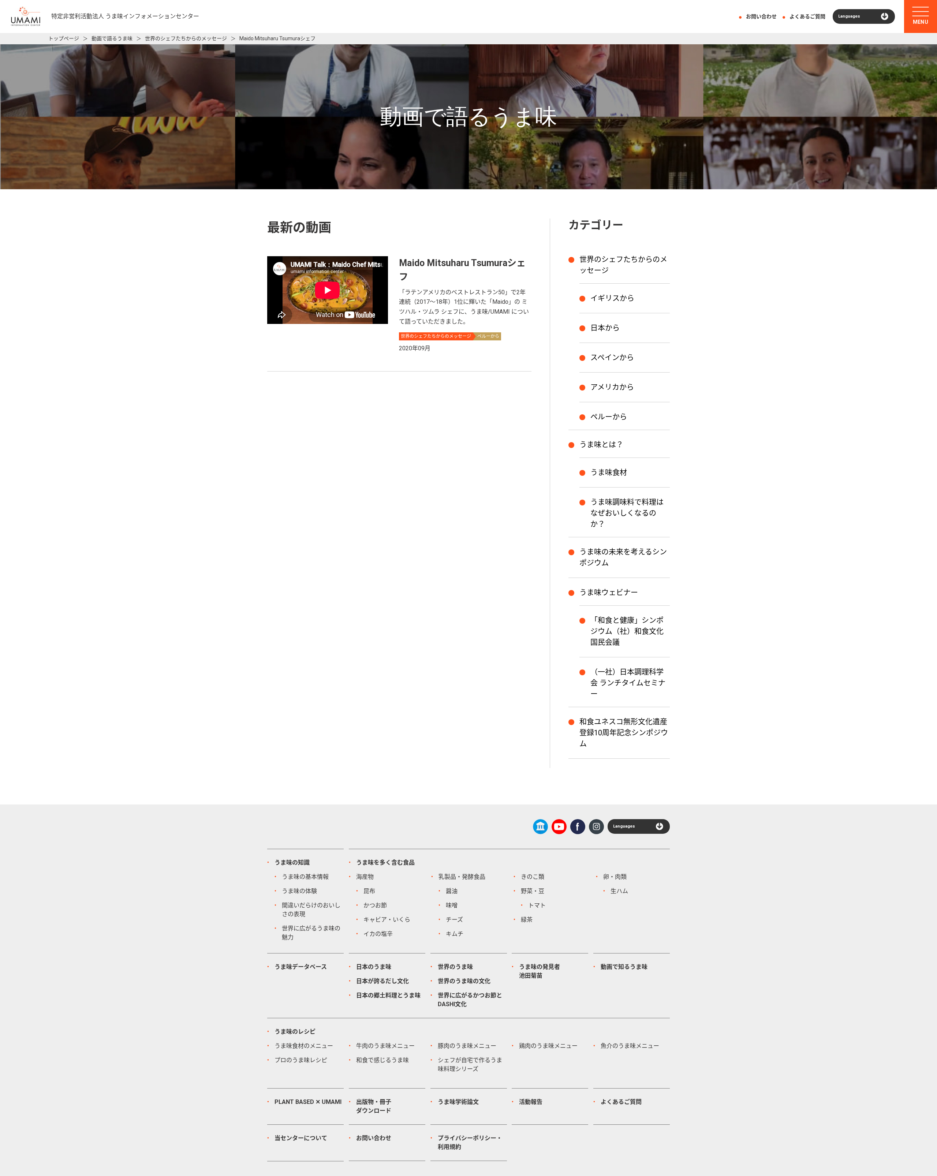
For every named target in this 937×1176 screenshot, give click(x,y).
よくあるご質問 (807, 16)
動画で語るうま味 (112, 38)
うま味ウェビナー (608, 592)
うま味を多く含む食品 (385, 862)
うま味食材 (608, 472)
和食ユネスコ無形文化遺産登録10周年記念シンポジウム (623, 732)
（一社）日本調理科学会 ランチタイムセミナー (627, 683)
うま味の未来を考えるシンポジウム (623, 557)
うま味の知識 (292, 862)
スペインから (612, 357)
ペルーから (608, 416)
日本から (605, 328)
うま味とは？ (601, 444)
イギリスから (612, 298)
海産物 (365, 876)
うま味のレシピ (295, 1031)
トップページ (63, 38)
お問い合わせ (761, 16)
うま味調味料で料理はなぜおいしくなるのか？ (627, 513)
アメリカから (612, 387)
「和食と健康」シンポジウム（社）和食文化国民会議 (627, 631)
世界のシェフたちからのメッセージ (186, 38)
